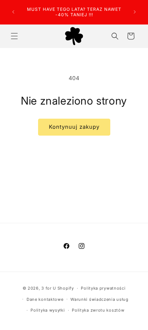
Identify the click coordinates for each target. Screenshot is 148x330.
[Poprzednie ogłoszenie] (13, 12)
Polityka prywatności (103, 288)
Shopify (65, 288)
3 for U (48, 288)
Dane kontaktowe (45, 299)
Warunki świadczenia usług (99, 299)
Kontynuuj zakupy (74, 126)
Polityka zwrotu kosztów (98, 310)
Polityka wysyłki (48, 310)
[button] (14, 36)
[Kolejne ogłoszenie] (135, 12)
